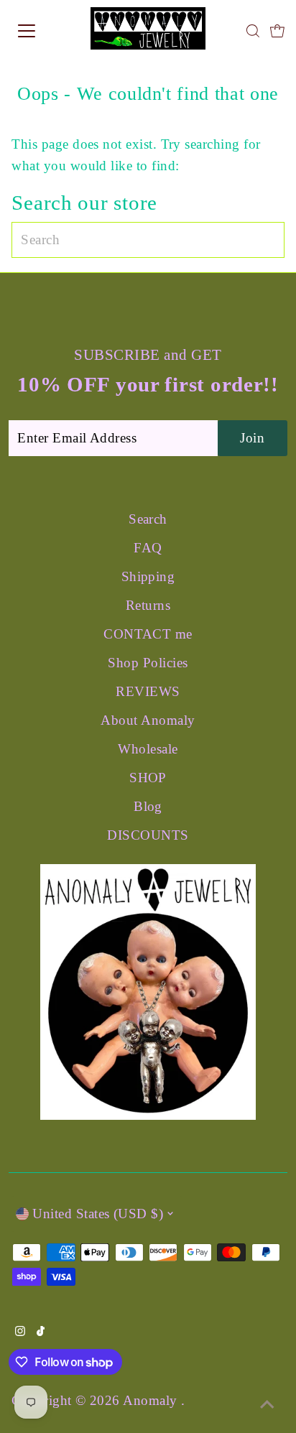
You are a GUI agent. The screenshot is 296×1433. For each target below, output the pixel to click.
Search (148, 519)
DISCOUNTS (147, 835)
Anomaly (152, 1400)
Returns (148, 605)
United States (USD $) (97, 1213)
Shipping (148, 576)
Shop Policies (148, 662)
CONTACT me (148, 633)
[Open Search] (252, 30)
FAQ (148, 547)
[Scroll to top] (267, 1404)
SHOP (148, 777)
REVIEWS (148, 691)
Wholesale (147, 748)
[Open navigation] (41, 31)
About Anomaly (148, 720)
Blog (148, 806)
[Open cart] (277, 31)
